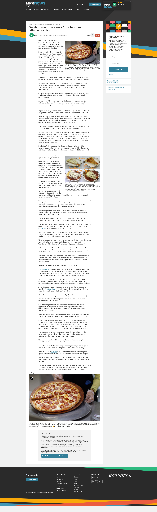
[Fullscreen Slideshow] (31, 378)
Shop (75, 483)
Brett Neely (32, 24)
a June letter (44, 269)
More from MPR (61, 490)
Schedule (56, 9)
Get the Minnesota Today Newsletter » (54, 456)
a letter (54, 352)
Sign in (87, 9)
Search (79, 9)
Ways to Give (68, 9)
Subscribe (118, 70)
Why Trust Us (78, 492)
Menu (29, 9)
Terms (111, 74)
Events (59, 481)
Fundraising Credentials (60, 487)
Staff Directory (78, 485)
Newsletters (78, 475)
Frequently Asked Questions (62, 484)
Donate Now (95, 4)
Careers (59, 477)
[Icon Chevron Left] (31, 397)
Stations (76, 487)
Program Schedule (112, 81)
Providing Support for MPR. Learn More (116, 88)
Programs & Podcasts (42, 9)
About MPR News (62, 475)
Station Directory (112, 82)
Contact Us (60, 479)
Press (75, 479)
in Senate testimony (50, 289)
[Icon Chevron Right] (98, 397)
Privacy (76, 481)
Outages (76, 477)
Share (97, 35)
